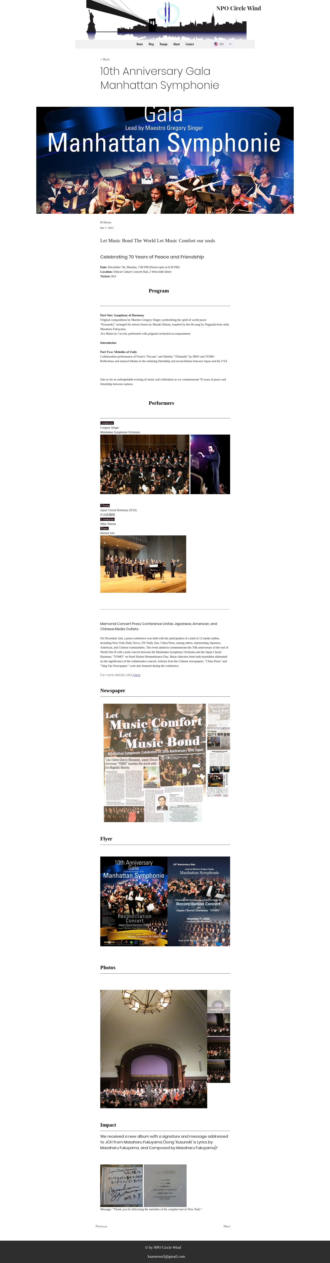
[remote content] (165, 291)
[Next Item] (200, 763)
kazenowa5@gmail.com (166, 1256)
